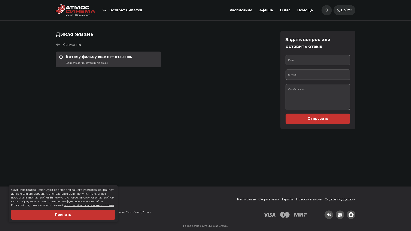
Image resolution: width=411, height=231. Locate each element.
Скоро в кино (268, 199)
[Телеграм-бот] (340, 214)
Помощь (305, 10)
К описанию (72, 45)
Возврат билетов (125, 10)
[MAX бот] (351, 214)
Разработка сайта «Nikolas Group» (205, 225)
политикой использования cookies (89, 205)
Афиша (266, 10)
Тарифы (287, 199)
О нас (285, 10)
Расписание (241, 10)
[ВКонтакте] (329, 214)
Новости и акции (309, 199)
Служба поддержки (340, 199)
